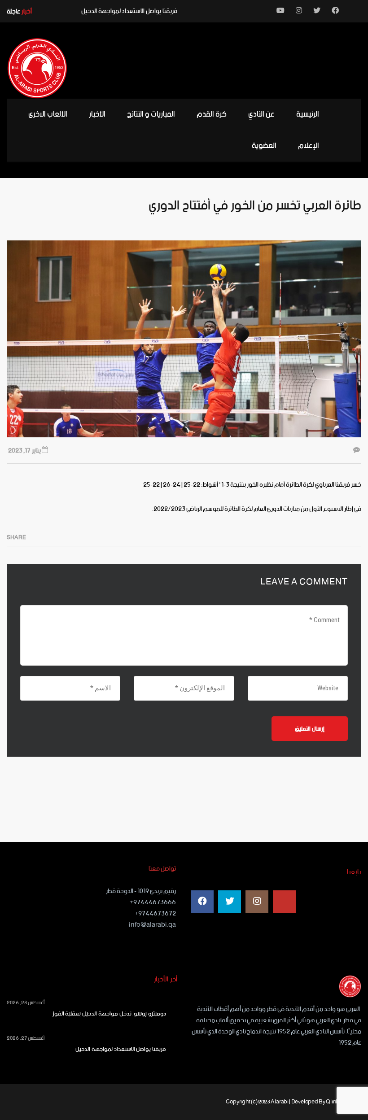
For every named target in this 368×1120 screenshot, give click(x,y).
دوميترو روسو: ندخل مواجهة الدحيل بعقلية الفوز (109, 1014)
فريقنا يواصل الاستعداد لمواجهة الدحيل (129, 11)
